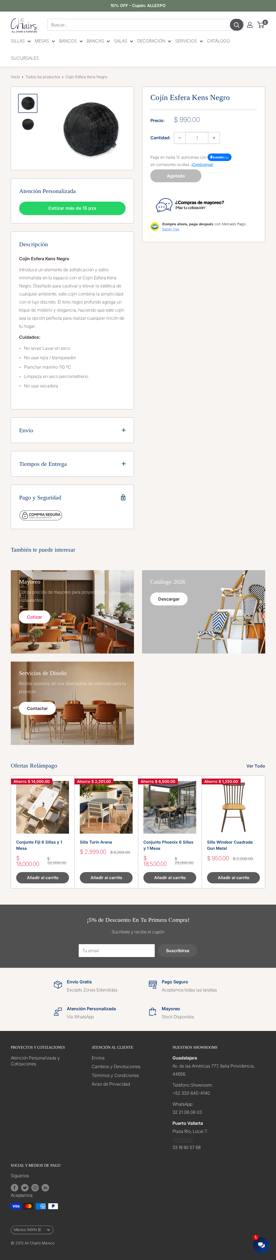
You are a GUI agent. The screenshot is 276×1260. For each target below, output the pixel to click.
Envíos (98, 1058)
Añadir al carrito (42, 877)
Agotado (176, 176)
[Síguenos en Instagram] (35, 1187)
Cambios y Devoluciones (116, 1066)
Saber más (170, 229)
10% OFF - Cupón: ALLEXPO (138, 5)
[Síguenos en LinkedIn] (45, 1187)
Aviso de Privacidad (111, 1084)
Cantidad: (160, 137)
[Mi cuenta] (250, 25)
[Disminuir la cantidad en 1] (179, 138)
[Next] (265, 832)
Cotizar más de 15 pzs (72, 208)
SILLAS (18, 41)
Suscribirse (177, 950)
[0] (260, 25)
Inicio (15, 76)
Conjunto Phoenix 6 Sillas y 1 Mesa (168, 845)
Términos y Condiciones (115, 1075)
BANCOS (68, 41)
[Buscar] (236, 25)
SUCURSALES (25, 58)
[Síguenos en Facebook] (14, 1187)
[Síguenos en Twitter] (25, 1187)
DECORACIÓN (151, 41)
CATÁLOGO (218, 41)
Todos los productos (42, 76)
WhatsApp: (182, 1139)
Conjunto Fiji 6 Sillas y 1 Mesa (39, 845)
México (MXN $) (27, 1229)
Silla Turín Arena (96, 842)
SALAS (120, 41)
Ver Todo (256, 766)
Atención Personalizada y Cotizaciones (35, 1060)
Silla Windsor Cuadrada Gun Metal (230, 845)
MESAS (42, 41)
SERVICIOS (186, 41)
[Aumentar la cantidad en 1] (214, 138)
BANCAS (95, 41)
